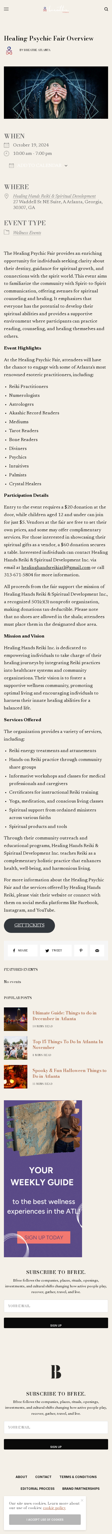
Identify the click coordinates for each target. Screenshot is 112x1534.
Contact (43, 1477)
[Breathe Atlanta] (56, 9)
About (21, 1477)
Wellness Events (27, 233)
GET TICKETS (29, 925)
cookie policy (54, 1508)
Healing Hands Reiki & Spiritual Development (54, 196)
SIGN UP (56, 1325)
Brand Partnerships (80, 1489)
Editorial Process (37, 1489)
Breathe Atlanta (37, 50)
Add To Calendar (38, 165)
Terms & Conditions (78, 1477)
